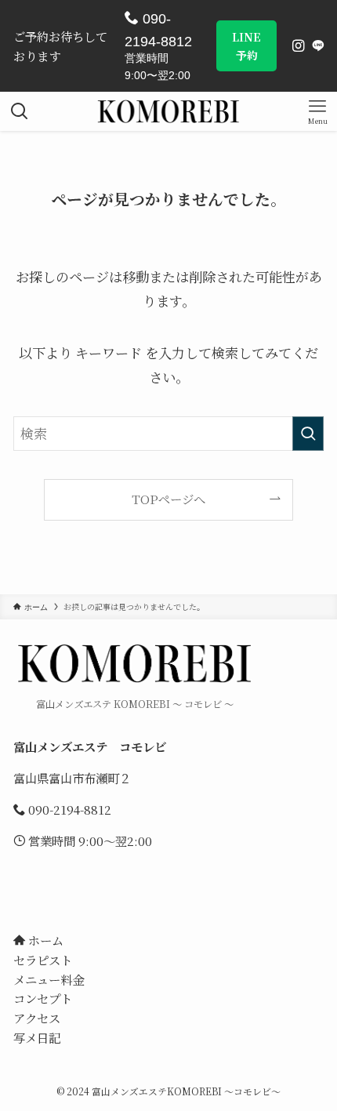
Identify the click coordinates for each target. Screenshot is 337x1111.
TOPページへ (168, 498)
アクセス (36, 1017)
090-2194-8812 (158, 30)
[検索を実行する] (308, 433)
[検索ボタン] (19, 111)
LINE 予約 (246, 45)
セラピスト (42, 959)
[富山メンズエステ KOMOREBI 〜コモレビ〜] (169, 111)
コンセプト (42, 998)
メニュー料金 (48, 979)
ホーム (44, 940)
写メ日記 (36, 1037)
